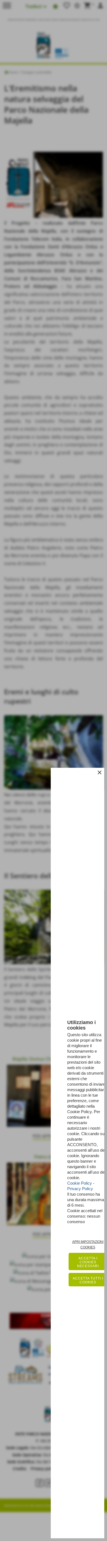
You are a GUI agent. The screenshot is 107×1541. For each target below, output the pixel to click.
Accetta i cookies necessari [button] (88, 1262)
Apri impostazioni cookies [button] (87, 1244)
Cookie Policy (79, 1183)
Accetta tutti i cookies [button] (88, 1280)
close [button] (99, 772)
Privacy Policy (80, 1188)
